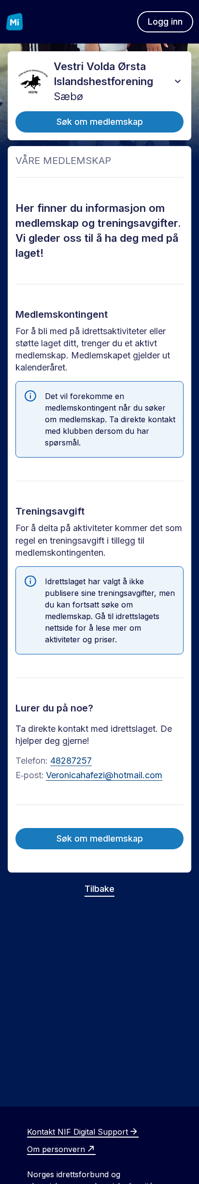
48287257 (71, 760)
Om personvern (56, 1149)
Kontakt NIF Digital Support (77, 1132)
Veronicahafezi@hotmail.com (104, 775)
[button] (178, 81)
